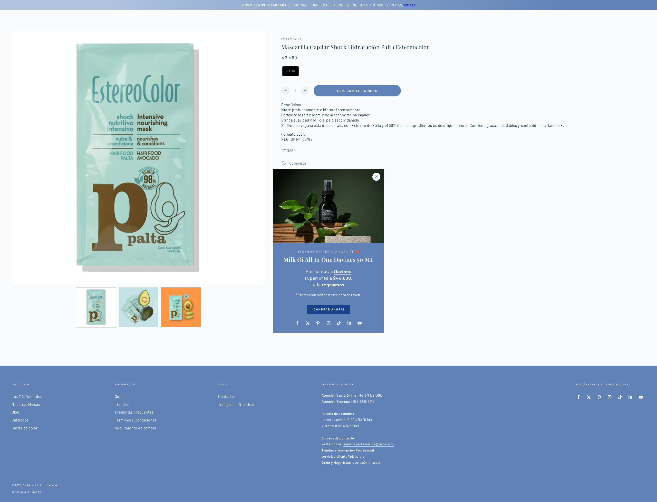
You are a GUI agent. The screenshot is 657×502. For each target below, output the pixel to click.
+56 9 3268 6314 (362, 401)
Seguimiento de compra (135, 428)
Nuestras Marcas (26, 404)
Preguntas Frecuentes (134, 412)
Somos (121, 396)
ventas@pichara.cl (367, 462)
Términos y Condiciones (136, 420)
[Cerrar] (376, 177)
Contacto (226, 396)
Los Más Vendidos (27, 396)
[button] (96, 307)
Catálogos (20, 420)
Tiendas (122, 404)
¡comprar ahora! (328, 309)
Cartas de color (24, 428)
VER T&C (408, 5)
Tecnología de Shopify (26, 492)
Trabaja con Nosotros (236, 404)
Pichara (28, 485)
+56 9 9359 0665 (370, 395)
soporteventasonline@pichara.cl (368, 444)
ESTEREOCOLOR (291, 39)
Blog (15, 412)
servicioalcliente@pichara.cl (344, 456)
